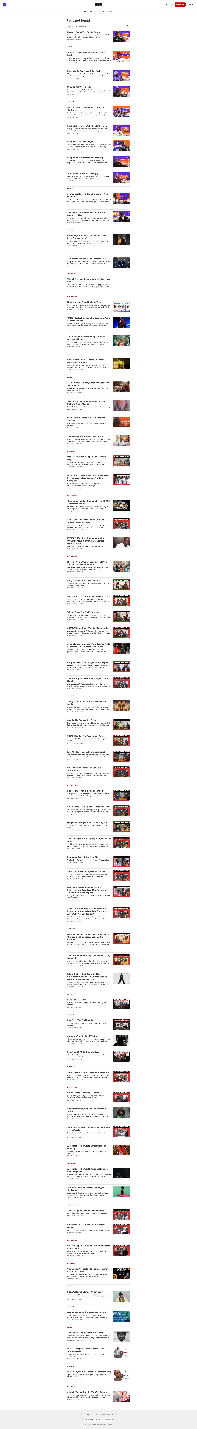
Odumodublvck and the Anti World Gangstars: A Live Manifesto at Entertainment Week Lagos (86, 484)
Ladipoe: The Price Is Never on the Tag (85, 157)
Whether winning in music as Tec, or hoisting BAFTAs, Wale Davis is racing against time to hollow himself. (88, 177)
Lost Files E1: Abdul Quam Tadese (83, 1052)
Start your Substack (93, 1419)
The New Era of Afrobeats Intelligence (85, 436)
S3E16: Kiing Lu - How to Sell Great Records (87, 596)
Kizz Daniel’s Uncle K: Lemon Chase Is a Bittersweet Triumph (85, 361)
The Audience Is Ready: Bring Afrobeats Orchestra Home (86, 337)
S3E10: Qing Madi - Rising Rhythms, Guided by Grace (89, 839)
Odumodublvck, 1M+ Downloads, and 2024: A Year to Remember (89, 502)
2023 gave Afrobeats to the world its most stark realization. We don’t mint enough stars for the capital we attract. (88, 1194)
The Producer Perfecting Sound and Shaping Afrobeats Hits (88, 860)
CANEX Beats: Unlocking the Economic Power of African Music (89, 319)
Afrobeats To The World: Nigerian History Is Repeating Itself (87, 1170)
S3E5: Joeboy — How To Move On (83, 1093)
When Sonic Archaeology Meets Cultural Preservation (86, 546)
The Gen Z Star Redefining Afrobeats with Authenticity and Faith (87, 826)
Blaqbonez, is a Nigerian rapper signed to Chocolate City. (87, 1213)
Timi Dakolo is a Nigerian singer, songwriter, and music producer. (86, 1024)
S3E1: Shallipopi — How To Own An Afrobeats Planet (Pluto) (88, 1247)
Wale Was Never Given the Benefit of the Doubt (86, 53)
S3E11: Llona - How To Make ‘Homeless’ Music (89, 807)
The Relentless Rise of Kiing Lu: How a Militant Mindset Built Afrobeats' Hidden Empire (88, 584)
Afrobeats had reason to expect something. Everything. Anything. (86, 1152)
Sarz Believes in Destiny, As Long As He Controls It (85, 108)
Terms (102, 1414)
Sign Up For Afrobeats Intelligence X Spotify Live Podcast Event (87, 1270)
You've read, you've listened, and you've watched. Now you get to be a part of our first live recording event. (88, 1275)
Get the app (108, 1419)
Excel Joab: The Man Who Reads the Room (87, 126)
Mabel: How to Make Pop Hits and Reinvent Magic (87, 458)
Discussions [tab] (83, 26)
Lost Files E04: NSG (76, 1000)
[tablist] (77, 26)
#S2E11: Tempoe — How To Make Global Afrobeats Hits (86, 1350)
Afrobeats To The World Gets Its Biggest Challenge (86, 1188)
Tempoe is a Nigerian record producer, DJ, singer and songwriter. (86, 1355)
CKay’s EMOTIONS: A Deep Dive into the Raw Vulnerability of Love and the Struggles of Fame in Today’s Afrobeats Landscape (88, 666)
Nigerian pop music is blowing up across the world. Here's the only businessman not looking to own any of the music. (88, 1115)
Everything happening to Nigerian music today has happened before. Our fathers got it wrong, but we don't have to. (89, 1175)
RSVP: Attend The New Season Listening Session (86, 419)
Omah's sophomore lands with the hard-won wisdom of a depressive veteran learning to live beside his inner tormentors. (87, 242)
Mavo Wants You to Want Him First (83, 71)
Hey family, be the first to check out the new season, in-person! (86, 424)
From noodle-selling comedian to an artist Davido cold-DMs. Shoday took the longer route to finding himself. (88, 36)
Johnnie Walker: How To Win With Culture (87, 1392)
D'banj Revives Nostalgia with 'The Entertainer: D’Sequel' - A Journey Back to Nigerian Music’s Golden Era (87, 977)
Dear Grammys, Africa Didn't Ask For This (86, 1312)
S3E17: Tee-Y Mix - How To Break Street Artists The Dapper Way (85, 520)
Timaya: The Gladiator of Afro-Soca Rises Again (86, 702)
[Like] (68, 532)
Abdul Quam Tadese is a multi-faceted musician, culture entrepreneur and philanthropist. (87, 1056)
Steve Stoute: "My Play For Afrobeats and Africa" (86, 1110)
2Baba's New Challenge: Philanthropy (85, 1292)
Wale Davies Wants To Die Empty (82, 173)
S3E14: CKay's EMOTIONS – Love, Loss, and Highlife (87, 679)
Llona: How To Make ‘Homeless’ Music (85, 791)
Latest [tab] (71, 26)
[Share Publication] (172, 4)
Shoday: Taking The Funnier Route (83, 32)
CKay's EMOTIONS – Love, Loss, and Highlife (88, 662)
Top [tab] (76, 26)
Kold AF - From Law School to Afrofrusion (86, 752)
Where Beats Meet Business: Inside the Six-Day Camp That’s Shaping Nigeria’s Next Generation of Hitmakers (88, 568)
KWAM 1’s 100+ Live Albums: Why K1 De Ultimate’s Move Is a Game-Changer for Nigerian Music (86, 541)
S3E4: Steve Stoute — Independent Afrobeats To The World (88, 1128)
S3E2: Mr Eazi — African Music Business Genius (86, 1226)
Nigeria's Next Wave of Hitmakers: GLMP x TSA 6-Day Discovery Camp (87, 563)
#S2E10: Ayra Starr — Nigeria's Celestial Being (89, 1372)
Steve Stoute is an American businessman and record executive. (86, 1134)
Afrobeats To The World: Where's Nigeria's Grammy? (87, 1147)
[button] (85, 11)
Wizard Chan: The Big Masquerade (83, 612)
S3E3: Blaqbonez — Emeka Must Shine (85, 1210)
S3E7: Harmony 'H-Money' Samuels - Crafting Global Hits (88, 956)
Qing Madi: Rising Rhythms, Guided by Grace (88, 822)
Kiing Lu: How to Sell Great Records (83, 580)
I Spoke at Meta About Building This (84, 302)
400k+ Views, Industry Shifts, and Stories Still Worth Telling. (89, 384)
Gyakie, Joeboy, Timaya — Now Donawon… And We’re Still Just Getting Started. (87, 389)
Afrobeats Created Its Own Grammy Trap (86, 258)
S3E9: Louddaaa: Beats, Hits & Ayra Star (86, 871)
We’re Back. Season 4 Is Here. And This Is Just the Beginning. (88, 407)
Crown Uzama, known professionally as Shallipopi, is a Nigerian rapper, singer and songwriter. (86, 1252)
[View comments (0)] (82, 42)
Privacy (96, 1414)
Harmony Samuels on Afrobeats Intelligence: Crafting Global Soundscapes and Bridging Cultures (88, 937)
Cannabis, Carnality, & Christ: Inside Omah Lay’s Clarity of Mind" (87, 236)
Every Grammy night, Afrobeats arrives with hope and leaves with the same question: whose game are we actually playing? (88, 262)
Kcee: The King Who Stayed (80, 142)
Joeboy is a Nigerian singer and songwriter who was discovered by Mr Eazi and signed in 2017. (85, 1097)
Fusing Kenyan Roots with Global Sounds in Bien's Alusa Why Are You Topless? (89, 896)
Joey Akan (78, 39)
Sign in (190, 4)
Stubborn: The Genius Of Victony (82, 1036)
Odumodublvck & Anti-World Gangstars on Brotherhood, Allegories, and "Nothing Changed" (87, 478)
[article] (98, 37)
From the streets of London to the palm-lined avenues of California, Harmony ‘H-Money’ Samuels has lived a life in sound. (87, 962)
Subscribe (180, 4)
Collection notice (111, 1414)
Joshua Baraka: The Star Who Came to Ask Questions (87, 195)
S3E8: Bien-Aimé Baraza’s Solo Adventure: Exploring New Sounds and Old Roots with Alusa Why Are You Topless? (87, 911)
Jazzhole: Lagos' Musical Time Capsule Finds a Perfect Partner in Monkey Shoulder (88, 645)
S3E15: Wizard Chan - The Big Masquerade (87, 628)
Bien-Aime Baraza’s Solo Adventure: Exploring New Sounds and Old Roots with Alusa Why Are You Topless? (87, 890)
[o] (121, 524)
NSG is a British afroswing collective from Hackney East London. (86, 1004)
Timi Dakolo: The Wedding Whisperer (85, 1333)
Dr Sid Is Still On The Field (79, 87)
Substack (88, 1425)
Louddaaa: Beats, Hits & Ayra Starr (83, 857)
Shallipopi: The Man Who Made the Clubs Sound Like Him (86, 213)
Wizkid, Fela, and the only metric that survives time (88, 280)
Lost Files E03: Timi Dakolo (80, 1020)
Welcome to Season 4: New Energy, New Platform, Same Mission (86, 402)
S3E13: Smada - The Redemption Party (85, 736)
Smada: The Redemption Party (81, 720)
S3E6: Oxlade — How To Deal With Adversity (88, 1072)
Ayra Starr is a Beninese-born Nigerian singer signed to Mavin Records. (86, 1376)
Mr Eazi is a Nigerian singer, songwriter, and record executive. (89, 1230)
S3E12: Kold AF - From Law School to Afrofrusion (84, 769)
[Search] (167, 4)
